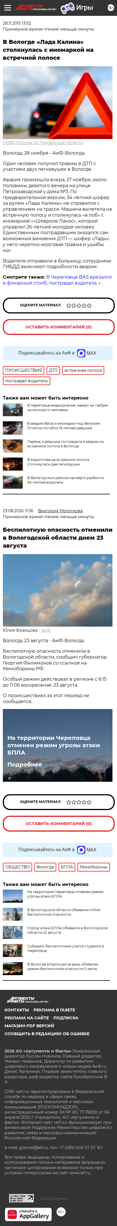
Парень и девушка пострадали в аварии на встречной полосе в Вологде (65, 443)
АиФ (46, 630)
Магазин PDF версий (29, 1025)
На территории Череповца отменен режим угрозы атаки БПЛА (53, 745)
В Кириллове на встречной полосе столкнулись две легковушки (58, 462)
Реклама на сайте (27, 1017)
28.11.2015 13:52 (17, 23)
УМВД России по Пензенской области (43, 142)
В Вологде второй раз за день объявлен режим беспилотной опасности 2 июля (62, 966)
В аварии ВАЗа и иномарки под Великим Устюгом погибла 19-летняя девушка (63, 425)
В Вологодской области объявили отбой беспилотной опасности (63, 912)
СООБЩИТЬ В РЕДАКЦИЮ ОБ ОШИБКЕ (47, 1033)
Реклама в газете (54, 1010)
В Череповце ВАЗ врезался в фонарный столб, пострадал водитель (57, 280)
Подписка (65, 1017)
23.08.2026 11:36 (18, 510)
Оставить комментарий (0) (59, 327)
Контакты (17, 1010)
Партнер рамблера (53, 1198)
